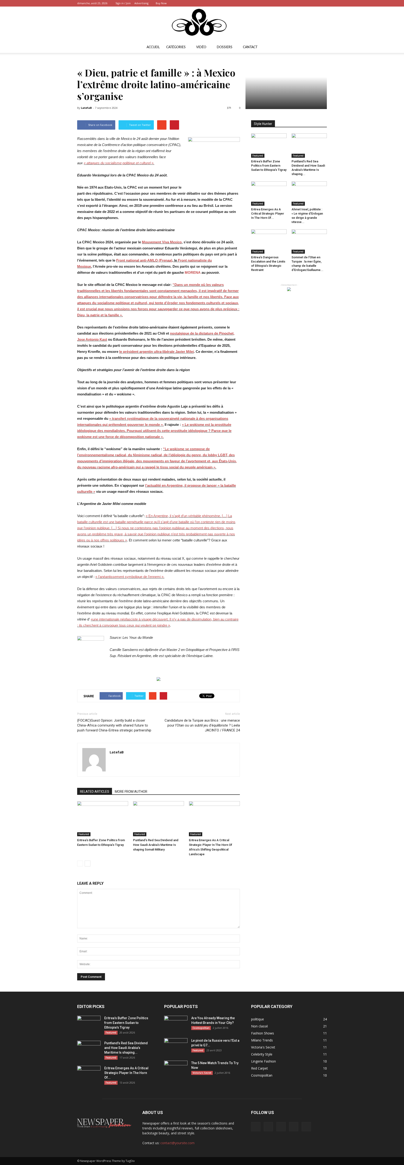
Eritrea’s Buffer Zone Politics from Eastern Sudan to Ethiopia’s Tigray (268, 166)
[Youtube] (323, 3)
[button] (321, 47)
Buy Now (161, 3)
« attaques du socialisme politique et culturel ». (119, 163)
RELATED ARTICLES (94, 791)
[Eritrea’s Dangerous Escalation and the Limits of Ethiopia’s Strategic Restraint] (269, 241)
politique (257, 1019)
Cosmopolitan (201, 1028)
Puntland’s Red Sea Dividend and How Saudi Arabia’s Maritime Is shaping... (126, 1047)
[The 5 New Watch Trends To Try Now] (176, 1069)
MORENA (193, 272)
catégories (176, 47)
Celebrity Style (261, 1054)
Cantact (250, 47)
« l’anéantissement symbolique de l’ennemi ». (129, 577)
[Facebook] (292, 3)
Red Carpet (259, 1068)
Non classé (259, 1026)
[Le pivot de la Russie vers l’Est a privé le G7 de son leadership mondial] (176, 1046)
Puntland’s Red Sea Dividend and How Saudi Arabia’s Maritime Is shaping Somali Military (155, 844)
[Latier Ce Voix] (202, 24)
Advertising (141, 3)
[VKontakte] (315, 3)
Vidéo (201, 47)
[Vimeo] (307, 3)
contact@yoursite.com (177, 1143)
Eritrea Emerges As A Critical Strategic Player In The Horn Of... (267, 213)
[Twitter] (300, 3)
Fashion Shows (262, 1033)
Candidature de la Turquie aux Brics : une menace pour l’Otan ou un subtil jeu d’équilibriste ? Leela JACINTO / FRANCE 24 (202, 725)
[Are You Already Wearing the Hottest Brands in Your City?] (176, 1024)
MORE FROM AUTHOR (131, 791)
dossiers (224, 47)
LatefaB (86, 108)
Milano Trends (262, 1040)
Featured (84, 834)
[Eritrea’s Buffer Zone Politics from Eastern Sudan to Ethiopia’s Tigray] (102, 818)
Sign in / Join (123, 3)
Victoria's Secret (202, 1072)
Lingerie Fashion (263, 1061)
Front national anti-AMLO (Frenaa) (144, 260)
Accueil (153, 47)
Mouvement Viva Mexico (162, 242)
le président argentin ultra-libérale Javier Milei (156, 352)
